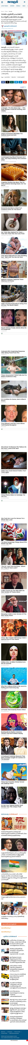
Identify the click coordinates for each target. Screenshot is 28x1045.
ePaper (12, 6)
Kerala (18, 6)
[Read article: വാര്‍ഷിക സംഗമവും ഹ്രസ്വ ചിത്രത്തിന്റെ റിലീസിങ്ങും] (14, 908)
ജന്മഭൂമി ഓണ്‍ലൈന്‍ (10, 26)
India (24, 6)
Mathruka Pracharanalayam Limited (9, 1036)
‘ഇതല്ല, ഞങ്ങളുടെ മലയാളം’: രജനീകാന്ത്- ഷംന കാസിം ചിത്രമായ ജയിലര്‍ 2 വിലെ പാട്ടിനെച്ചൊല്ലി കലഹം (18, 1010)
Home (2, 11)
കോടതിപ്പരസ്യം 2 (6, 932)
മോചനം (14, 77)
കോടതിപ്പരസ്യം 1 (6, 928)
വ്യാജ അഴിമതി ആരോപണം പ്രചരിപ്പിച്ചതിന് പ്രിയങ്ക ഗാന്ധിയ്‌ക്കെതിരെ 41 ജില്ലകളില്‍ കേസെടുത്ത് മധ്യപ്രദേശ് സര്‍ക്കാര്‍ (13, 855)
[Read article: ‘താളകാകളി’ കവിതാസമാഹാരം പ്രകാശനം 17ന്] (14, 889)
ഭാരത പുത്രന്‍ (21, 77)
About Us (3, 1031)
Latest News (4, 6)
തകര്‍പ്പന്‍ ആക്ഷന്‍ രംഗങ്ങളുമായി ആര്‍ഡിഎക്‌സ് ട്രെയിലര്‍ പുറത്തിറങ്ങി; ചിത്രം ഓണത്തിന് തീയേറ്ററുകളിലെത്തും (14, 833)
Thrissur (4, 894)
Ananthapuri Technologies (13, 1037)
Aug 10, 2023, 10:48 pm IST (7, 28)
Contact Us (9, 1031)
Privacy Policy (4, 1033)
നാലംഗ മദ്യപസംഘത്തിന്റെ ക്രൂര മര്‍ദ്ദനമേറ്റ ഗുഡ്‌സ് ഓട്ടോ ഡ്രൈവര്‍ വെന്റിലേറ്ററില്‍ (18, 976)
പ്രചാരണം (7, 77)
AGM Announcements (14, 1033)
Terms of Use (17, 1031)
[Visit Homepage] (12, 2)
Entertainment (6, 828)
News (6, 11)
